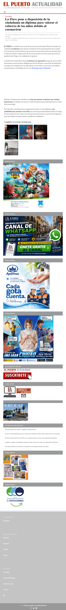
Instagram (6, 543)
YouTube (5, 549)
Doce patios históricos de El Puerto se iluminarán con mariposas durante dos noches (27, 446)
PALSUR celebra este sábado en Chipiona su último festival (20, 429)
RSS (4, 595)
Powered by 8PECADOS (40, 605)
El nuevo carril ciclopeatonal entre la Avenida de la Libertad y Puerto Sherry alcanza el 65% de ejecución (32, 434)
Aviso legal (6, 572)
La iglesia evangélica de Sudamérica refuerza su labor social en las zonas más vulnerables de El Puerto (31, 442)
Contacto (5, 589)
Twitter (5, 555)
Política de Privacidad (9, 578)
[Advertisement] (33, 84)
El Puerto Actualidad (29, 605)
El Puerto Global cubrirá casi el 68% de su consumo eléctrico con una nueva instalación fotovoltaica (31, 438)
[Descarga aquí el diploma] (41, 68)
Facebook (6, 538)
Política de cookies (8, 584)
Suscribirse (6, 520)
